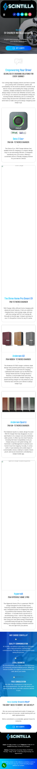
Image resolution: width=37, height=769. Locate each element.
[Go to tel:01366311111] (14, 14)
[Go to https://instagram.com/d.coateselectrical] (30, 14)
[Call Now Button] (4, 765)
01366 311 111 (30, 744)
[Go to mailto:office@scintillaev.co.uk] (22, 14)
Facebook (20, 746)
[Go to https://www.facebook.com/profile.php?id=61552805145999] (18, 14)
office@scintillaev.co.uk (13, 744)
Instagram (27, 746)
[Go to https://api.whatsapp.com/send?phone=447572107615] (26, 14)
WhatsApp (14, 746)
